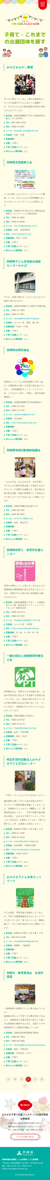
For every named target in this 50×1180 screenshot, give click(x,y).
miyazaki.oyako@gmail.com (26, 131)
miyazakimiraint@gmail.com (26, 941)
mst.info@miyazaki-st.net (25, 226)
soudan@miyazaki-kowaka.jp (26, 318)
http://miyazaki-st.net (21, 234)
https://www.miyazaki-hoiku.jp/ (25, 628)
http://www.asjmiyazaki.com (24, 423)
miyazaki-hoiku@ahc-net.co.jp (27, 620)
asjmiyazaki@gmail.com (24, 414)
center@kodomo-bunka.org (26, 841)
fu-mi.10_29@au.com (23, 518)
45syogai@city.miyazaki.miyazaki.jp (29, 1045)
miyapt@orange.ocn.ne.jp (25, 728)
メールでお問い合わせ (25, 1137)
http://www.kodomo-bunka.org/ (26, 849)
